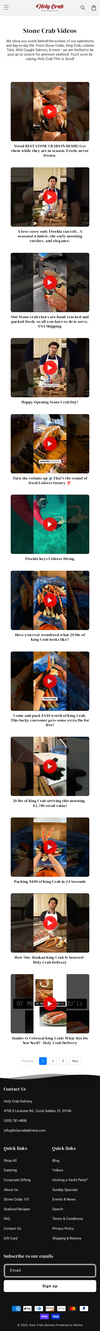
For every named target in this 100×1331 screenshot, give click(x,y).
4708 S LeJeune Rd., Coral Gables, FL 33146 (37, 1111)
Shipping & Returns (66, 1238)
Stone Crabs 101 (16, 1199)
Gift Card (10, 1238)
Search (57, 1209)
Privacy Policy (63, 1228)
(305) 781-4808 (15, 1121)
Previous (28, 1061)
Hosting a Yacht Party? (69, 1180)
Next (75, 1061)
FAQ (7, 1219)
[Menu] (6, 7)
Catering (10, 1170)
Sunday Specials (65, 1190)
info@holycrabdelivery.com (25, 1130)
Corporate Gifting (17, 1180)
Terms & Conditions (67, 1219)
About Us (11, 1190)
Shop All (10, 1160)
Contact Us (12, 1228)
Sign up (50, 1286)
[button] (83, 7)
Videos (57, 1170)
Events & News (64, 1199)
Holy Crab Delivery (18, 1101)
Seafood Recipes (17, 1209)
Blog (55, 1160)
